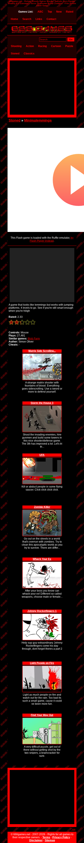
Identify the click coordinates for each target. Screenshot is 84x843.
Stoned (15, 53)
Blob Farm (34, 338)
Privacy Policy (61, 837)
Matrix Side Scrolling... (42, 350)
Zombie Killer (42, 507)
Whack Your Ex (42, 559)
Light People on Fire (42, 663)
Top (50, 11)
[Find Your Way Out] (42, 718)
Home (14, 19)
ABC (40, 11)
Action (30, 46)
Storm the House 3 (42, 402)
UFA (42, 455)
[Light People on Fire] (42, 666)
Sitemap (50, 840)
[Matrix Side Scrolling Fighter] (42, 354)
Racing (42, 46)
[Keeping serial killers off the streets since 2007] (42, 32)
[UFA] (42, 458)
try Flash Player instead (51, 239)
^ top (72, 829)
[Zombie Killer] (42, 510)
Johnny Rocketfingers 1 (42, 611)
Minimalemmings (38, 120)
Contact (51, 19)
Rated (69, 11)
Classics (29, 53)
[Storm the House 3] (42, 406)
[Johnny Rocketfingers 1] (42, 614)
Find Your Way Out (42, 715)
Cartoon (56, 46)
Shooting (16, 46)
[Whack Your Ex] (42, 562)
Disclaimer (36, 840)
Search (26, 19)
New (59, 11)
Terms (46, 837)
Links (39, 19)
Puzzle (69, 46)
